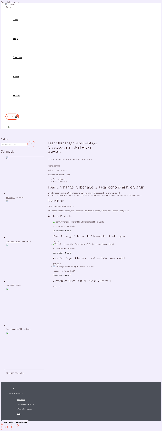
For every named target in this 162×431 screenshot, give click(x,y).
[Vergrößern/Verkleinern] (3, 425)
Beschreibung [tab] (59, 179)
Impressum (21, 400)
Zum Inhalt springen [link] (10, 2)
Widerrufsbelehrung (24, 409)
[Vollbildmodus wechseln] (9, 425)
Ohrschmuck (63, 170)
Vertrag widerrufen (15, 422)
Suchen (4, 139)
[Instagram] (13, 390)
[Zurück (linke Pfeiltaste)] (3, 428)
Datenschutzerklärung (25, 404)
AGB (18, 414)
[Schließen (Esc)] (21, 425)
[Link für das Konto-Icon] (8, 127)
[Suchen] (31, 144)
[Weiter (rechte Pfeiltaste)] (9, 428)
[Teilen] (15, 425)
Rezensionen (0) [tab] (60, 182)
